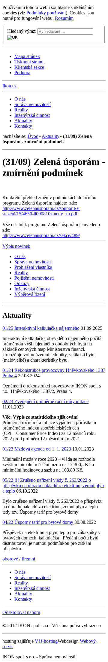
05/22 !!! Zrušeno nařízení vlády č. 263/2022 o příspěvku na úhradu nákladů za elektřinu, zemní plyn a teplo (53, 485)
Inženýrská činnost (32, 115)
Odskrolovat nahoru (21, 612)
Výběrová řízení (29, 294)
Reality (21, 109)
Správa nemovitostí (32, 104)
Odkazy (21, 283)
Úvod (33, 136)
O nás (20, 99)
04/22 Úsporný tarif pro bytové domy (38, 522)
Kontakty (23, 126)
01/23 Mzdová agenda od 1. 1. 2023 (36, 448)
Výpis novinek (16, 246)
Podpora (22, 72)
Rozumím (64, 18)
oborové (10, 558)
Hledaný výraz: (21, 31)
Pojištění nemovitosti (34, 278)
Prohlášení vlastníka (33, 267)
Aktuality (23, 120)
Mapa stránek (27, 56)
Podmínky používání (46, 12)
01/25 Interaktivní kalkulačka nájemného (41, 328)
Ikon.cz (9, 85)
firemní (28, 558)
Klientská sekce (29, 67)
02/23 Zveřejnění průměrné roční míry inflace (45, 401)
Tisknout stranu (29, 61)
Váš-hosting (46, 641)
